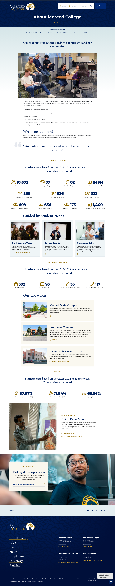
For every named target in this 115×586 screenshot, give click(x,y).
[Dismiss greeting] (112, 574)
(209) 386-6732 (62, 559)
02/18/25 (95, 580)
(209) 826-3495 (87, 544)
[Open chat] (111, 582)
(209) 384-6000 (62, 544)
